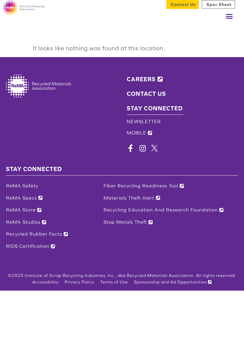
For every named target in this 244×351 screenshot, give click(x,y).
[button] (229, 16)
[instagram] (142, 150)
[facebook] (130, 150)
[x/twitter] (154, 149)
